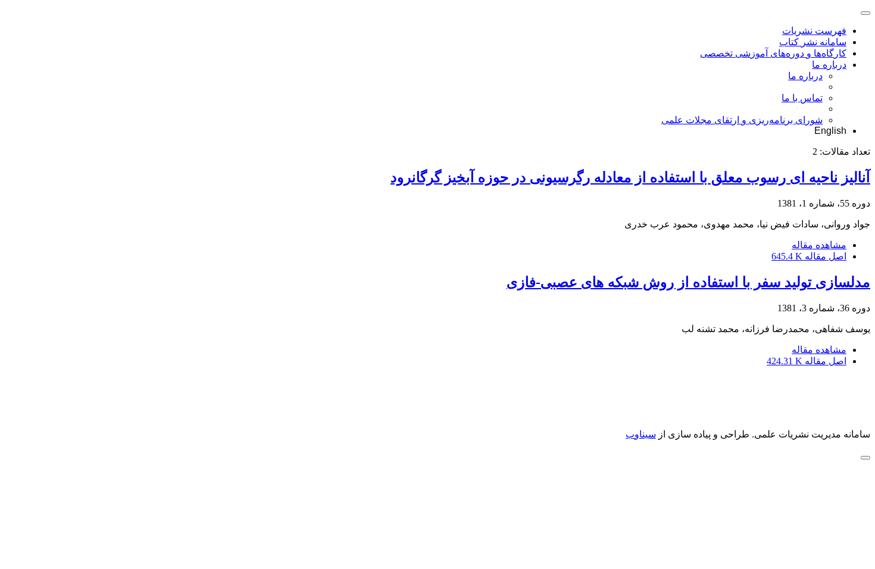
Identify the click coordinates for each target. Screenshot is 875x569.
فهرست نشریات (814, 31)
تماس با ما (802, 98)
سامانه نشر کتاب (812, 42)
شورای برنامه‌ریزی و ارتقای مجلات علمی (742, 120)
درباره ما (829, 65)
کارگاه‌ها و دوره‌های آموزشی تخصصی (773, 53)
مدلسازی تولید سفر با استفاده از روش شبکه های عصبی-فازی (688, 282)
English (830, 131)
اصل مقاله (808, 256)
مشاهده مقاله (819, 245)
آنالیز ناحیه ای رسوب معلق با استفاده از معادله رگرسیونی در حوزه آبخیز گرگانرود (630, 177)
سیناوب (641, 434)
